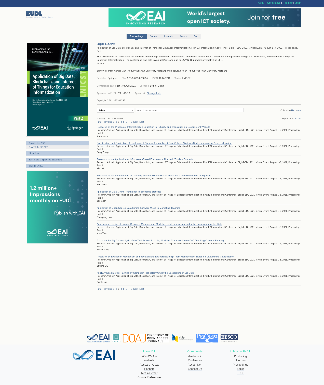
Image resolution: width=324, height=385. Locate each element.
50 (299, 118)
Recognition (195, 364)
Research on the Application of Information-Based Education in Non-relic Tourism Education (145, 159)
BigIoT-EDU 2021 (37, 143)
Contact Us (273, 2)
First (99, 121)
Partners (149, 368)
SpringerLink (154, 93)
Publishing (240, 356)
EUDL (240, 373)
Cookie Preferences (149, 377)
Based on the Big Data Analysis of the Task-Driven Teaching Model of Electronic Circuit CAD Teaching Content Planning (160, 240)
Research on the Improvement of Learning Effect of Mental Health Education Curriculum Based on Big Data (154, 175)
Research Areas (149, 364)
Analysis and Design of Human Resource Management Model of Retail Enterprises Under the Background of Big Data (159, 224)
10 (293, 118)
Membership (194, 356)
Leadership (149, 360)
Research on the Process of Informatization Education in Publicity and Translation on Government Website (153, 127)
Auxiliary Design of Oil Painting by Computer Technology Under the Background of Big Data (145, 272)
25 (296, 118)
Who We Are (149, 356)
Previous (107, 121)
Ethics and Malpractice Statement (45, 159)
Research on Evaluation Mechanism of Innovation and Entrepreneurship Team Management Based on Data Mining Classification (165, 256)
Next (135, 121)
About (261, 2)
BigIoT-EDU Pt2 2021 (38, 147)
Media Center (149, 373)
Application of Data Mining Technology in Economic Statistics (129, 191)
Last (141, 121)
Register (287, 2)
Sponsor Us (195, 368)
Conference (195, 360)
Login (298, 2)
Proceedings (240, 364)
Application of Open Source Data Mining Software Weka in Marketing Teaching (138, 208)
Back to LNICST (37, 166)
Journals (240, 360)
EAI (195, 36)
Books (240, 368)
